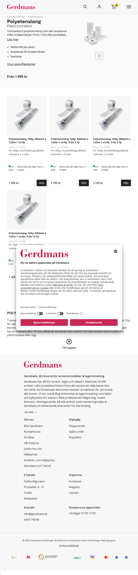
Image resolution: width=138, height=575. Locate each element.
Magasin (74, 487)
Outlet (28, 493)
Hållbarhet (30, 454)
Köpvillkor (75, 437)
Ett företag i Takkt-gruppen (101, 540)
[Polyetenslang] (99, 55)
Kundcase (75, 481)
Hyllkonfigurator (34, 481)
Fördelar (29, 437)
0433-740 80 (31, 519)
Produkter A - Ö (34, 487)
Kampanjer (31, 498)
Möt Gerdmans (33, 426)
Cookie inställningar (69, 545)
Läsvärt (73, 493)
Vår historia (31, 443)
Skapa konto (77, 426)
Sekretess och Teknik (37, 466)
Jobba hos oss (33, 449)
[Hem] (31, 6)
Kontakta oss (32, 431)
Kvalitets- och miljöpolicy (39, 460)
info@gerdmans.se (35, 514)
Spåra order (76, 431)
